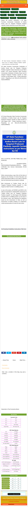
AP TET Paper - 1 (6, 465)
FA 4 (16, 420)
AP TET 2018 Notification (6, 462)
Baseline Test (11, 14)
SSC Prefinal (16, 424)
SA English (16, 439)
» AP (12, 478)
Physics (6, 450)
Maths (16, 448)
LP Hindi (6, 433)
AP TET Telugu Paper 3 (16, 469)
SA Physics (6, 435)
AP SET (2, 14)
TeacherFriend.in (11, 504)
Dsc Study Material (6, 443)
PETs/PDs (16, 437)
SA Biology (16, 435)
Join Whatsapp (15, 8)
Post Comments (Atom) (13, 409)
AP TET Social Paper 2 (6, 469)
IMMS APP (13, 17)
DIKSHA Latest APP (22, 17)
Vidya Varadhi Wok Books (21, 14)
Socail (6, 452)
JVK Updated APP (4, 17)
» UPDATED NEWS (5, 480)
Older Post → (23, 360)
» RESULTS (4, 488)
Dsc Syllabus (6, 441)
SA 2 (16, 422)
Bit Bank (16, 452)
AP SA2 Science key (6, 458)
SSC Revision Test (16, 426)
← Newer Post (5, 360)
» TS (18, 478)
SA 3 (6, 424)
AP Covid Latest (14, 11)
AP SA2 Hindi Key (16, 454)
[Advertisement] (14, 50)
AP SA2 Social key (16, 458)
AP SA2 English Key (6, 456)
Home (14, 360)
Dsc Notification (16, 441)
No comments (11, 39)
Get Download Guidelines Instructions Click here (13, 229)
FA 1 (6, 418)
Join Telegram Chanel (5, 8)
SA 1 (6, 422)
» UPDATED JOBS (5, 482)
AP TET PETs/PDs (16, 462)
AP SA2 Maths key (16, 456)
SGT (6, 431)
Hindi (6, 448)
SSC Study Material (5, 11)
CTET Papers (16, 471)
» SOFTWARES (5, 486)
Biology (16, 450)
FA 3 (6, 420)
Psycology (6, 439)
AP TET (16, 443)
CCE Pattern (22, 11)
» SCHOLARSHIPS (5, 484)
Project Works (6, 426)
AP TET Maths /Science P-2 (16, 466)
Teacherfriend (16, 37)
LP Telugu (16, 431)
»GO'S (3, 478)
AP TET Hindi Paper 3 (6, 471)
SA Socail (6, 437)
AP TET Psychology (16, 464)
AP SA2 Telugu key (6, 454)
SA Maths (16, 433)
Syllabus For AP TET (6, 464)
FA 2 (16, 418)
